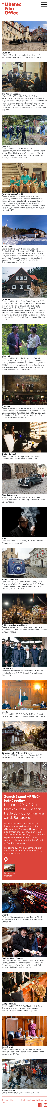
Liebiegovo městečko (9, 874)
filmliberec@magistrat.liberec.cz (34, 1100)
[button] (5, 777)
